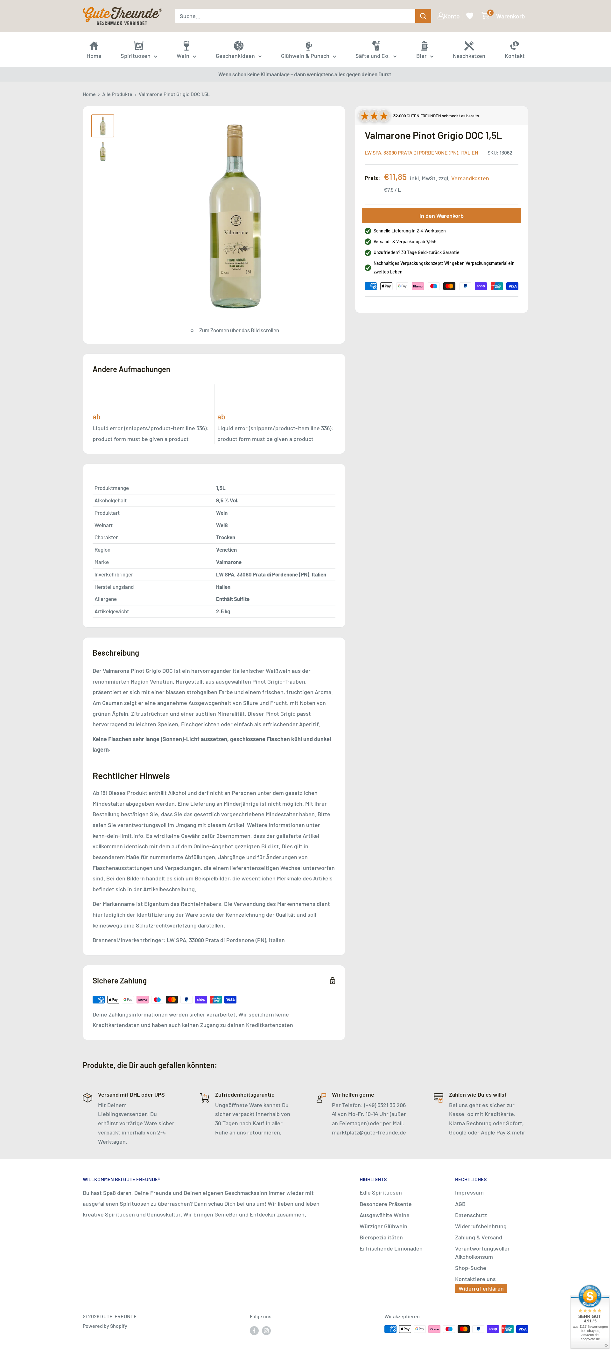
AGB (460, 1203)
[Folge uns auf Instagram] (266, 1330)
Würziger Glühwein (383, 1226)
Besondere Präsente (386, 1203)
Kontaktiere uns (475, 1278)
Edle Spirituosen (381, 1192)
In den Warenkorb (441, 215)
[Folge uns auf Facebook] (254, 1330)
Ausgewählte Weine (385, 1214)
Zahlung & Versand (478, 1237)
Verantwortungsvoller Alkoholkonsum (482, 1252)
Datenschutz (471, 1214)
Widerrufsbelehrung (481, 1226)
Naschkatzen (469, 55)
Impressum (469, 1192)
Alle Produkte (117, 94)
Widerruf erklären (481, 1288)
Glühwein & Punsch (305, 55)
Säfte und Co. (372, 55)
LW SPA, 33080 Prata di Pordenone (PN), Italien (421, 152)
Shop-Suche (470, 1267)
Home (89, 94)
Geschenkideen (235, 55)
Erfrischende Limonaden (391, 1248)
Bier (421, 55)
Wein (183, 55)
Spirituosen (136, 55)
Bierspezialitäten (381, 1237)
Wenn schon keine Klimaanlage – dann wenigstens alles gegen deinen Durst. (305, 74)
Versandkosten (470, 178)
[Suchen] (423, 16)
